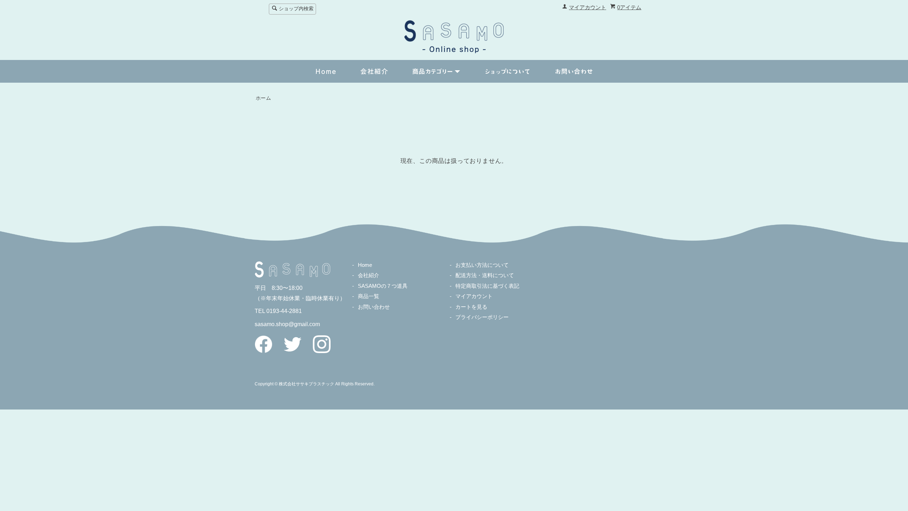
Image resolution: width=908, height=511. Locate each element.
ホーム (263, 98)
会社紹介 (368, 275)
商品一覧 (368, 296)
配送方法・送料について (484, 275)
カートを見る (471, 307)
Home (365, 265)
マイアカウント (587, 7)
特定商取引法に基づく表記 (487, 286)
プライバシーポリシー (482, 317)
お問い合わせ (374, 307)
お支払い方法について (482, 265)
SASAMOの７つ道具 (383, 286)
